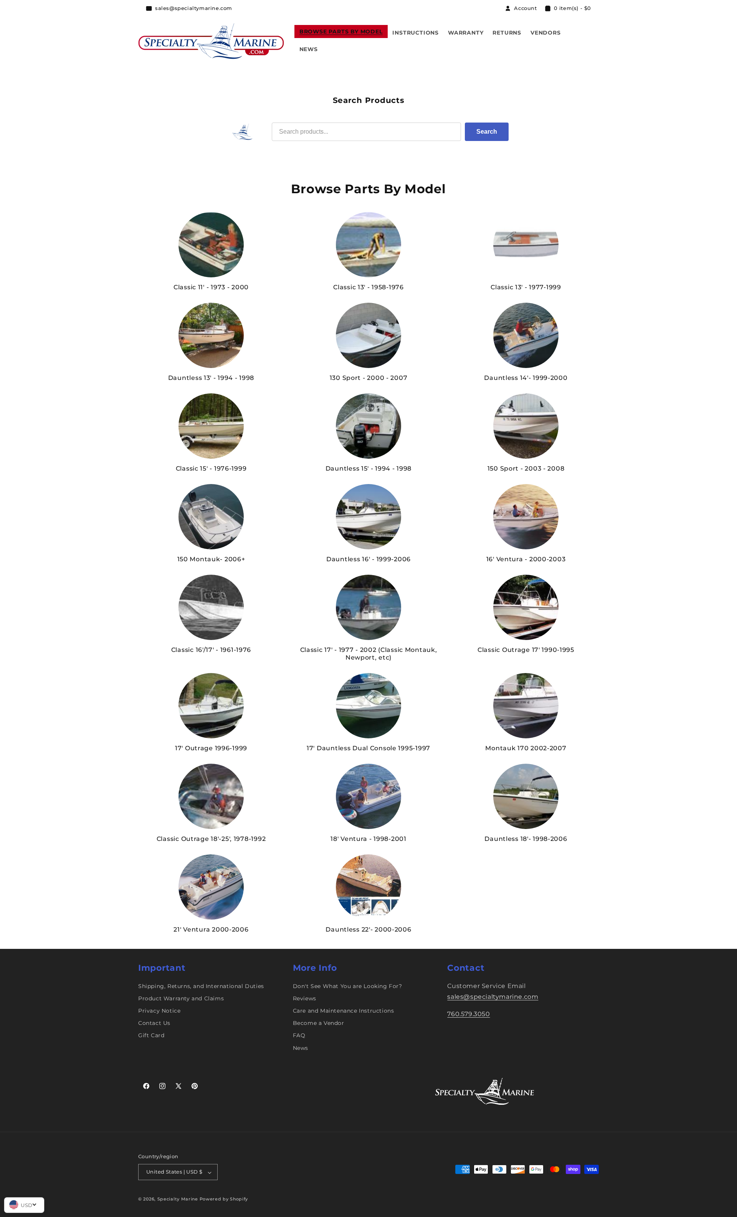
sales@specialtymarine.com (492, 997)
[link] (211, 251)
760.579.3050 (468, 1014)
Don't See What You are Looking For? (347, 986)
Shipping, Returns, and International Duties (201, 986)
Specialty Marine (177, 1199)
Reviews (304, 998)
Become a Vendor (318, 1023)
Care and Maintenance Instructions (343, 1010)
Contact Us (154, 1023)
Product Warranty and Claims (181, 998)
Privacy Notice (159, 1010)
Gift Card (151, 1035)
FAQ (299, 1035)
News (300, 1048)
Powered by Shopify (224, 1199)
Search (486, 131)
